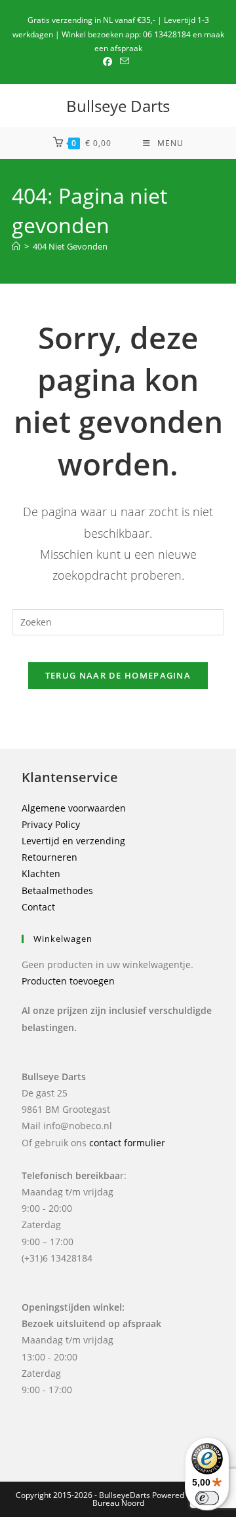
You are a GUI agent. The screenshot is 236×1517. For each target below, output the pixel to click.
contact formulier (127, 1142)
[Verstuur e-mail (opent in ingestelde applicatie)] (124, 61)
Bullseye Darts (118, 106)
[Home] (16, 246)
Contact (38, 907)
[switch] (207, 1498)
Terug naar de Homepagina (118, 675)
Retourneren (49, 857)
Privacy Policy (51, 824)
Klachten (41, 873)
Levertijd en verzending (73, 840)
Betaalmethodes (57, 890)
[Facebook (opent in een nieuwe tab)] (109, 61)
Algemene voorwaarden (74, 808)
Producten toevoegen (68, 981)
